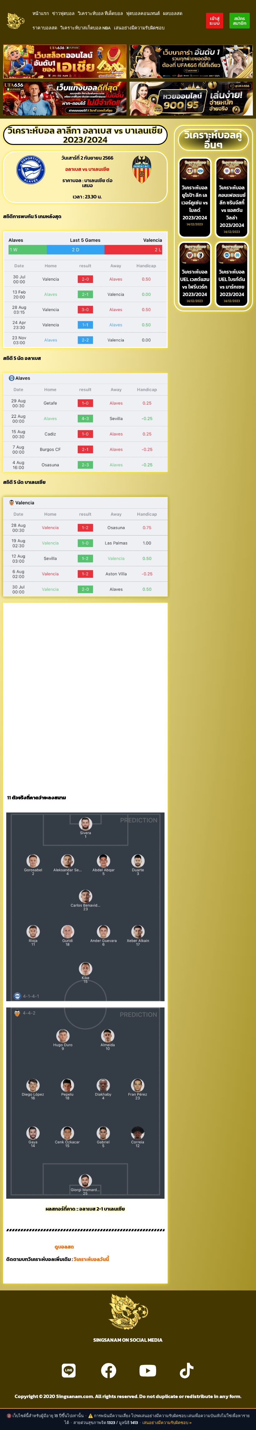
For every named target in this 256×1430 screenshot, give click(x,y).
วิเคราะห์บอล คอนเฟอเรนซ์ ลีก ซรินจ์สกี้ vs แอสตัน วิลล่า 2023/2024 (232, 206)
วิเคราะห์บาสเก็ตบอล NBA (85, 27)
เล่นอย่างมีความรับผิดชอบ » (167, 1423)
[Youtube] (147, 1370)
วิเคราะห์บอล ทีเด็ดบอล (100, 13)
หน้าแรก (40, 13)
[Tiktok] (186, 1370)
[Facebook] (108, 1370)
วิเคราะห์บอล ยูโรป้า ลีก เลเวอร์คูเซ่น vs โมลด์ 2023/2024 (194, 202)
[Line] (68, 1370)
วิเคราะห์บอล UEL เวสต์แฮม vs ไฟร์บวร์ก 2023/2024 (194, 283)
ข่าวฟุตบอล (63, 13)
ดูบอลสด (64, 1246)
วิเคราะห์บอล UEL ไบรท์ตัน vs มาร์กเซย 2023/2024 (232, 283)
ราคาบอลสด (44, 27)
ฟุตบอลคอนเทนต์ (143, 13)
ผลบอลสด (172, 13)
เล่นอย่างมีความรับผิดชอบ (139, 27)
